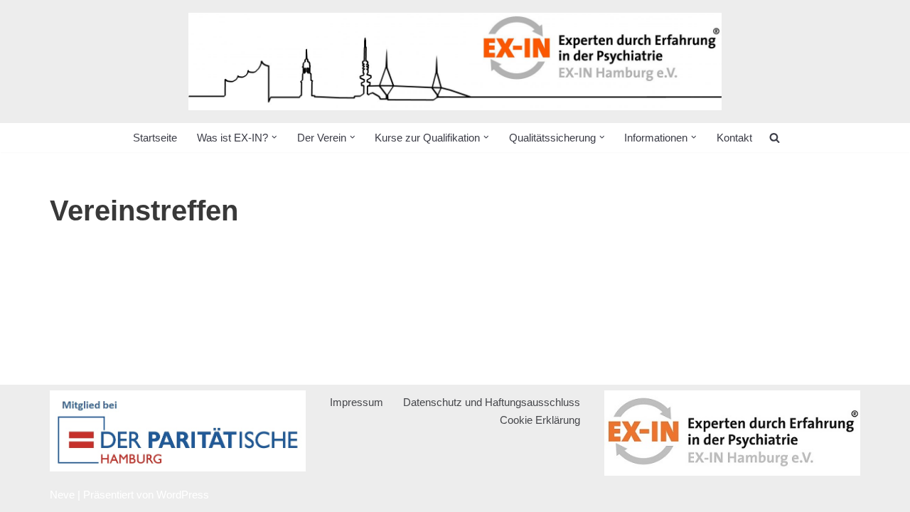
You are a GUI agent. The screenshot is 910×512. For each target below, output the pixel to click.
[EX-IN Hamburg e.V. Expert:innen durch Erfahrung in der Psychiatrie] (455, 61)
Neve (62, 495)
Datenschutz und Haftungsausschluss (491, 402)
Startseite (155, 138)
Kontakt (734, 138)
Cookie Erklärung (540, 420)
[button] (274, 137)
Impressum (356, 402)
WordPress (182, 495)
